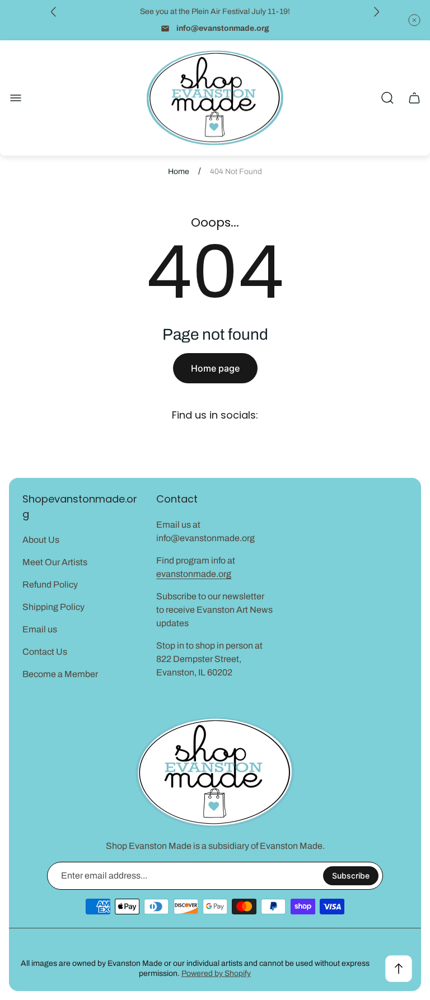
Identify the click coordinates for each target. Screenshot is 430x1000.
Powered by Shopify (216, 973)
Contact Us (44, 651)
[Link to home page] (215, 772)
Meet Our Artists (54, 562)
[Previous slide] (53, 11)
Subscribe (351, 875)
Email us (39, 629)
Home (178, 171)
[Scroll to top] (398, 968)
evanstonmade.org (193, 574)
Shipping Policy (53, 607)
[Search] (387, 98)
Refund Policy (50, 584)
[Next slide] (376, 11)
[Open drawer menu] (16, 98)
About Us (40, 539)
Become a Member (60, 674)
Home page (215, 368)
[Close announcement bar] (414, 20)
